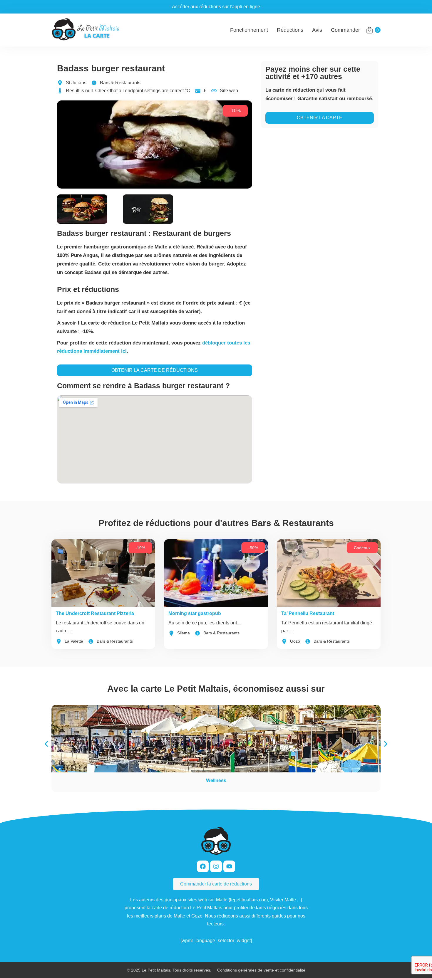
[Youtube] (229, 866)
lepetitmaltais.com (249, 899)
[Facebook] (203, 866)
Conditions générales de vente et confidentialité (261, 970)
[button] (46, 744)
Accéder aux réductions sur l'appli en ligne (216, 6)
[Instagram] (216, 866)
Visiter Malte (283, 899)
